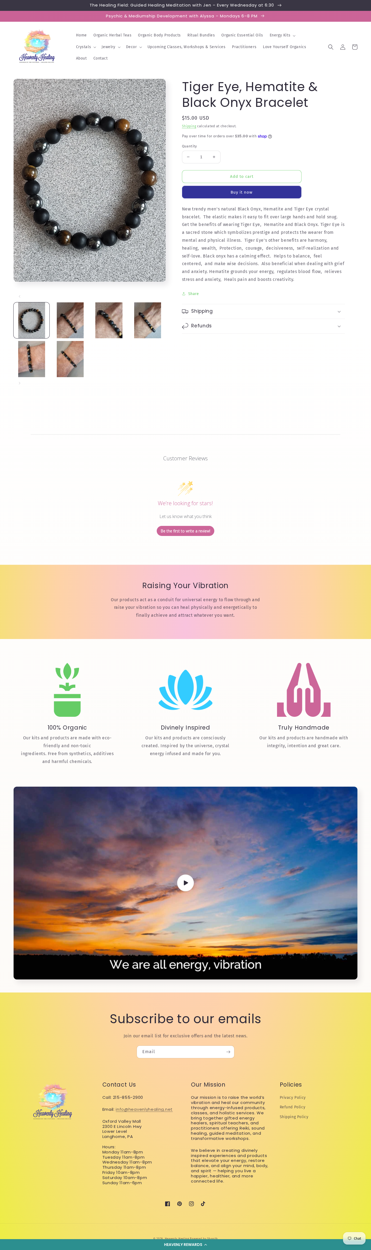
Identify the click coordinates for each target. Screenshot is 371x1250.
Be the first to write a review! (185, 531)
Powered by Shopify (204, 1238)
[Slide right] (20, 383)
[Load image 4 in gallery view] (147, 320)
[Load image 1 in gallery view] (31, 320)
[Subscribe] (228, 1052)
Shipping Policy (294, 1117)
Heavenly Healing (177, 1238)
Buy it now (242, 192)
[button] (185, 1244)
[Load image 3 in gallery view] (109, 320)
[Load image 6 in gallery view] (70, 359)
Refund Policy (293, 1107)
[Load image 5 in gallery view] (31, 359)
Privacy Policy (293, 1097)
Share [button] (193, 293)
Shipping (189, 126)
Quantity (189, 146)
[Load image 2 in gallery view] (70, 320)
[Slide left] (20, 296)
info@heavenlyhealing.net (144, 1109)
